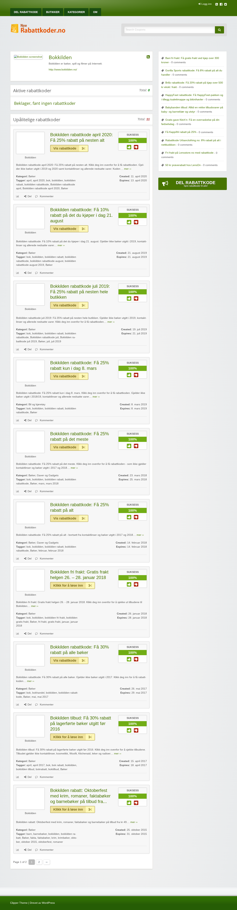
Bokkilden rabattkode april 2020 (41, 188)
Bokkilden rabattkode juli (44, 337)
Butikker (52, 12)
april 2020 (39, 180)
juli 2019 (56, 341)
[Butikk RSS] (148, 57)
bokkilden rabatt (54, 257)
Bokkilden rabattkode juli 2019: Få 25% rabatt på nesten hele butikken (80, 292)
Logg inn (206, 4)
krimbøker (64, 837)
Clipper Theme (19, 902)
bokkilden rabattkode (36, 184)
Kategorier (76, 12)
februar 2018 (56, 550)
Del (29, 196)
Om (95, 12)
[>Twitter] (225, 4)
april (28, 180)
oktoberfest (44, 842)
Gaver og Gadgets (48, 475)
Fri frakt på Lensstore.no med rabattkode (189, 152)
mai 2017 (42, 696)
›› (47, 862)
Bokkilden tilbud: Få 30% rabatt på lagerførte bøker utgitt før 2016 (80, 723)
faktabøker (44, 837)
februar (43, 550)
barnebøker (40, 834)
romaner (58, 842)
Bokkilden (30, 157)
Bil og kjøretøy (37, 404)
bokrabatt (41, 769)
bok (48, 180)
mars (41, 483)
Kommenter (46, 196)
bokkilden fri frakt (55, 617)
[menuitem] (25, 12)
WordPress (48, 902)
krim (53, 837)
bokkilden (57, 180)
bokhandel (38, 692)
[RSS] (216, 4)
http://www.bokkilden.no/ (63, 69)
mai (34, 696)
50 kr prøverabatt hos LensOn (183, 165)
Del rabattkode (26, 12)
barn (29, 834)
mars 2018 (52, 483)
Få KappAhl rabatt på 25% (180, 132)
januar (65, 621)
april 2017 (39, 765)
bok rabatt (58, 765)
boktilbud (53, 769)
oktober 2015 (29, 842)
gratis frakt (54, 621)
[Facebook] (221, 4)
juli (48, 341)
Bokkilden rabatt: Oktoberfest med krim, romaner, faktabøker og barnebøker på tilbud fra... (80, 796)
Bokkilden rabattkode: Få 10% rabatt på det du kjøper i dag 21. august (81, 215)
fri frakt (42, 621)
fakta (33, 837)
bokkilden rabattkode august (46, 261)
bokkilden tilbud (25, 769)
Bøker (32, 176)
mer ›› (127, 168)
